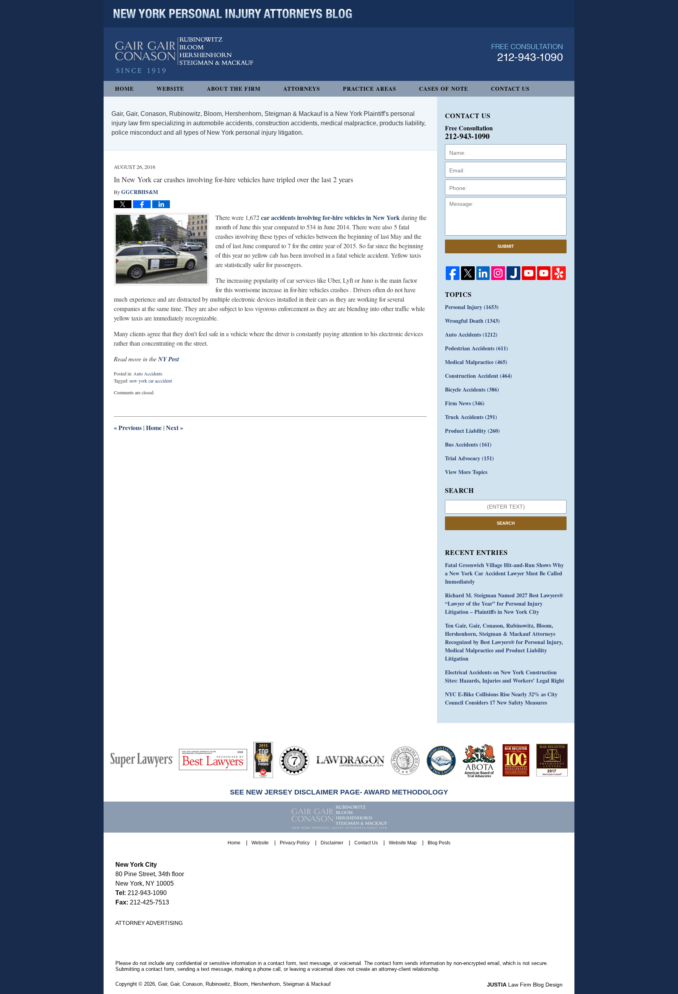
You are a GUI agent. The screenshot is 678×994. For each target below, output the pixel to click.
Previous (128, 427)
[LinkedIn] (483, 273)
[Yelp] (559, 273)
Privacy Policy (295, 843)
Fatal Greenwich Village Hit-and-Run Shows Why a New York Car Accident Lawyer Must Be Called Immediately (504, 573)
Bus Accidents (468, 444)
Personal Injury (472, 307)
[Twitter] (468, 273)
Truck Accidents (471, 417)
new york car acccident (150, 380)
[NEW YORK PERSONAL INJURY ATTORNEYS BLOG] (232, 13)
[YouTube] (528, 273)
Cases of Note (443, 88)
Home (124, 88)
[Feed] (498, 273)
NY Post (168, 359)
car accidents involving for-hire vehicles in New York (330, 217)
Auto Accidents (147, 373)
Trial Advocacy (469, 458)
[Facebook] (452, 273)
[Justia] (513, 273)
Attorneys (301, 88)
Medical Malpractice (476, 362)
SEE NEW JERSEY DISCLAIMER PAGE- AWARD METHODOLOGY (339, 792)
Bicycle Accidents (472, 389)
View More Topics (466, 472)
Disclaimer (332, 843)
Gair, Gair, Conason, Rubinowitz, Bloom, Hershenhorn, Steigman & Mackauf (244, 984)
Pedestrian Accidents (476, 348)
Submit (506, 246)
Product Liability (472, 431)
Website (170, 88)
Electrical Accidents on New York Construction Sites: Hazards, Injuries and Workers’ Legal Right (504, 676)
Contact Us (510, 88)
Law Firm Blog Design (525, 984)
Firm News (465, 403)
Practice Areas (369, 88)
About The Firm (234, 88)
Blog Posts (439, 843)
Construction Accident (478, 376)
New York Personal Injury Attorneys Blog (184, 55)
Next (174, 427)
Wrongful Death (472, 321)
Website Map (403, 843)
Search (506, 523)
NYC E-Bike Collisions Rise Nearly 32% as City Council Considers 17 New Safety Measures (501, 698)
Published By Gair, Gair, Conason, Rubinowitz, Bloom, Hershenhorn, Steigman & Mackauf (527, 52)
